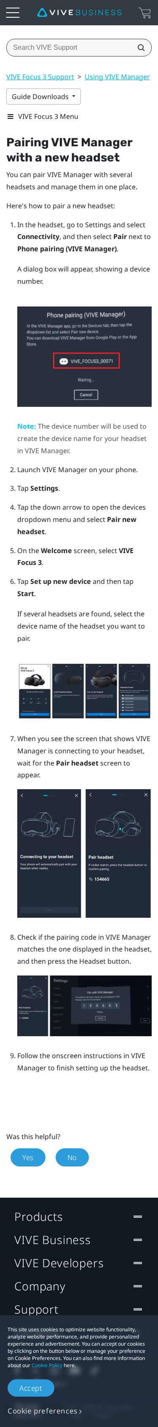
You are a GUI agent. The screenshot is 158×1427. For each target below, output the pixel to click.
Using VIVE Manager (117, 76)
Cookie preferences (43, 1411)
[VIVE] (79, 12)
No (72, 1157)
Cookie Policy (47, 1365)
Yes (28, 1157)
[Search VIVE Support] (138, 47)
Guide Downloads (41, 96)
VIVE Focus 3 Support (40, 76)
